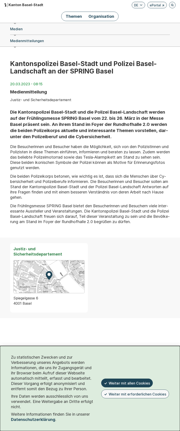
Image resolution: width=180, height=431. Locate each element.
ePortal (157, 5)
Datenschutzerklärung (33, 419)
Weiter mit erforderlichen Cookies (137, 394)
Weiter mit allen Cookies (129, 383)
